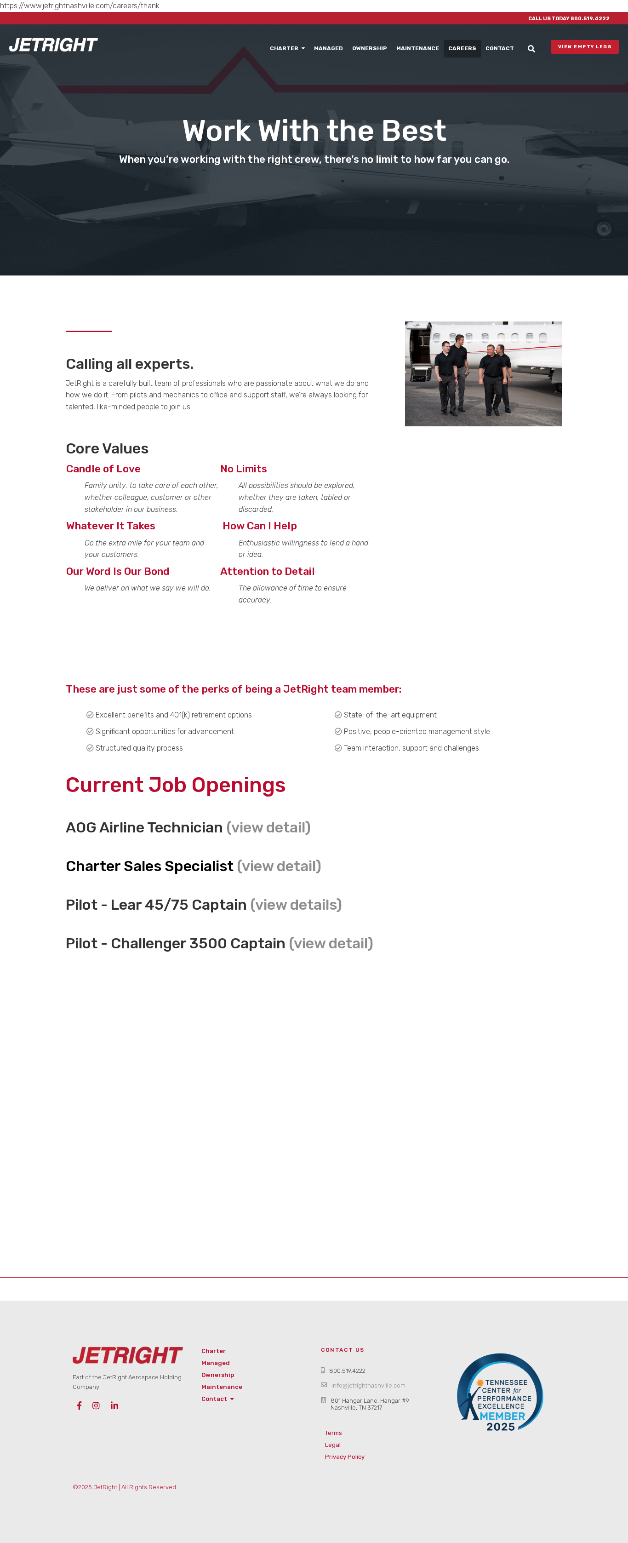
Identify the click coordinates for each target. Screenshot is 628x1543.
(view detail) (268, 827)
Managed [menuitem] (328, 48)
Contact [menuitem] (499, 48)
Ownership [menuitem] (369, 48)
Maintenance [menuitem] (417, 48)
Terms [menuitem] (333, 1432)
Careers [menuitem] (462, 48)
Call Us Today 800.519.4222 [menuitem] (569, 19)
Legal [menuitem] (333, 1444)
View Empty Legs (587, 47)
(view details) (296, 904)
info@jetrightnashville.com (368, 1385)
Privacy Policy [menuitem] (345, 1456)
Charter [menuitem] (284, 48)
